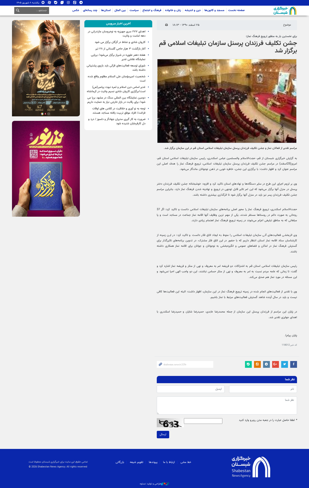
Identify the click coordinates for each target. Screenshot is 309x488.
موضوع (287, 25)
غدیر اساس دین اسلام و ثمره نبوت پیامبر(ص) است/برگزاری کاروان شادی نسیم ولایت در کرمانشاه (116, 89)
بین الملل (120, 10)
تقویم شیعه (136, 462)
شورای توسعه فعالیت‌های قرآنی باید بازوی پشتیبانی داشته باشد (116, 67)
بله (55, 3)
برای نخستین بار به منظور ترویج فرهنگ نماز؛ (271, 36)
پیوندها (153, 462)
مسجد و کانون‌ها (214, 10)
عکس (75, 10)
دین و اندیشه (193, 10)
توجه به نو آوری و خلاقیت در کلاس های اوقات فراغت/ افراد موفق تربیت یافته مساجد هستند (118, 110)
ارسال (163, 434)
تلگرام (81, 3)
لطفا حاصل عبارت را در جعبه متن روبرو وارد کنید (268, 420)
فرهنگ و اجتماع (152, 10)
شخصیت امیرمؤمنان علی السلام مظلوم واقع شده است (116, 78)
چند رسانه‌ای (90, 10)
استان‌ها (106, 10)
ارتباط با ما (169, 462)
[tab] (118, 23)
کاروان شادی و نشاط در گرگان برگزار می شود (120, 42)
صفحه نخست (236, 10)
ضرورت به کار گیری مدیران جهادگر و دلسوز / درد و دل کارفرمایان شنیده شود (116, 121)
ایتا (74, 3)
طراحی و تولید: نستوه (150, 484)
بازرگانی (120, 462)
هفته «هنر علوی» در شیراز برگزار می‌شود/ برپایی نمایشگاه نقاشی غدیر (118, 57)
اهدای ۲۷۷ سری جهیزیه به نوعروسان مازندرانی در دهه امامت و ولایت (116, 33)
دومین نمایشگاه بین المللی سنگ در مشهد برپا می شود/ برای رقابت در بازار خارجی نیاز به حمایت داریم (116, 100)
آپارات (49, 3)
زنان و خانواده (173, 10)
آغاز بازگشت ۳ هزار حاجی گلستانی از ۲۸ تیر (120, 49)
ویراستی (62, 3)
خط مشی (186, 462)
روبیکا (43, 3)
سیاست (134, 10)
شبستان (272, 10)
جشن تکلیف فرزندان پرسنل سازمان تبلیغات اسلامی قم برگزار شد (228, 47)
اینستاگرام (68, 3)
